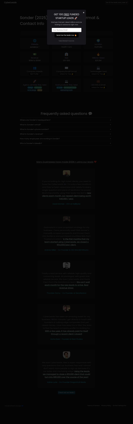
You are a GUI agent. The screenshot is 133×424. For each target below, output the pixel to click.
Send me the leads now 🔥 (66, 35)
